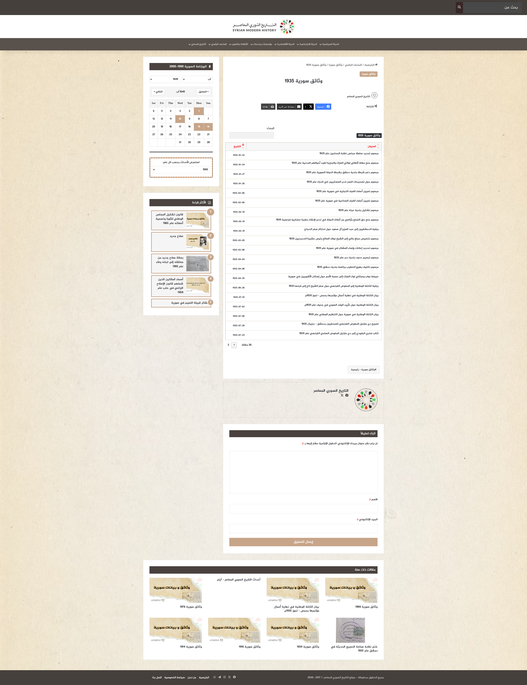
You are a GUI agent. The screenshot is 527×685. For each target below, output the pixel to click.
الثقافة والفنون (240, 44)
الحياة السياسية (330, 44)
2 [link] (228, 345)
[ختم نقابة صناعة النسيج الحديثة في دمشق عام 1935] (351, 630)
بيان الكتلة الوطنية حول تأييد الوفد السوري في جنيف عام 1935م (341, 305)
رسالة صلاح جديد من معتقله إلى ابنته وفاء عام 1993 (169, 262)
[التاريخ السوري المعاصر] (263, 26)
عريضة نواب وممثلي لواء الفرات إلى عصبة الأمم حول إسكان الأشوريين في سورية (333, 276)
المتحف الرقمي (219, 44)
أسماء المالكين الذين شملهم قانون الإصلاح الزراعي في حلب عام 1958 (170, 286)
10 (180, 119)
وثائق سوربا (335, 65)
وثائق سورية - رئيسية (363, 370)
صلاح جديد (176, 236)
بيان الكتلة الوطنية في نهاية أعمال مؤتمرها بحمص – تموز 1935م (342, 295)
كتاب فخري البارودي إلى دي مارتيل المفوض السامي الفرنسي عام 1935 (339, 333)
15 (199, 127)
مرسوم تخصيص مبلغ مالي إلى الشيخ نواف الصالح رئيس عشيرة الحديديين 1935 (334, 238)
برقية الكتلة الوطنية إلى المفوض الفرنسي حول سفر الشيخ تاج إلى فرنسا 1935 (334, 286)
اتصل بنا (157, 677)
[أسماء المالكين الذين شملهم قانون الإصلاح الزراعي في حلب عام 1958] (197, 285)
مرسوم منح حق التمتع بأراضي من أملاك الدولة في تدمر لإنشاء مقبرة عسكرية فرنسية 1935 (327, 220)
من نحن (192, 677)
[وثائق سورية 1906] (351, 590)
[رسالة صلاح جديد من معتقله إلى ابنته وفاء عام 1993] (197, 263)
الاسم (373, 499)
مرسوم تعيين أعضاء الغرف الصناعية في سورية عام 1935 (347, 201)
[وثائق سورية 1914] (175, 630)
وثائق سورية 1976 (191, 607)
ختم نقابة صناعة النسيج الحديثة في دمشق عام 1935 (354, 648)
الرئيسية (369, 65)
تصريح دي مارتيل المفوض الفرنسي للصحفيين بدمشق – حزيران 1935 (340, 324)
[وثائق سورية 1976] (175, 590)
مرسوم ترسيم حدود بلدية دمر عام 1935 (356, 257)
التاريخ (237, 146)
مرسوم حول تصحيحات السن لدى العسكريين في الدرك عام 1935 (343, 182)
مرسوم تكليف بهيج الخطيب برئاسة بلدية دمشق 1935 (348, 267)
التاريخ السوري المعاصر (358, 96)
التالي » (158, 92)
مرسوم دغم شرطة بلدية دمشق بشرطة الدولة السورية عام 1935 (342, 172)
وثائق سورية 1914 (191, 646)
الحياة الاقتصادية (285, 44)
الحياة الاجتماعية (308, 44)
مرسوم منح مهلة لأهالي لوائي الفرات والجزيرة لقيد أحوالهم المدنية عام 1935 (335, 163)
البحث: (270, 128)
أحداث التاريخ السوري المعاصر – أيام (238, 579)
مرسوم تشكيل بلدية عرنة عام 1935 (358, 210)
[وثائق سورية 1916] (234, 630)
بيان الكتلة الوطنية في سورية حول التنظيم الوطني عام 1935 (344, 314)
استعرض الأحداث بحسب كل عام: (181, 162)
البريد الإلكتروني (367, 519)
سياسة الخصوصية (174, 677)
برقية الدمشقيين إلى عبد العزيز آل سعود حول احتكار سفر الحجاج (341, 229)
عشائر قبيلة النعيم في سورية (190, 303)
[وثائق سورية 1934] (293, 630)
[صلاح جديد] (197, 242)
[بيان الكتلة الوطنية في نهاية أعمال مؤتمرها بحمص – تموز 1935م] (293, 590)
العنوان (372, 146)
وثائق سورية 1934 (308, 646)
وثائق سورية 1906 (366, 607)
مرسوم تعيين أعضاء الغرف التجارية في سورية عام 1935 (347, 191)
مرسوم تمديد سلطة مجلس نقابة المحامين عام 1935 (349, 153)
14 (208, 127)
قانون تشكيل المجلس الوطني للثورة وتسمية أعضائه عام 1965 (169, 219)
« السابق (204, 92)
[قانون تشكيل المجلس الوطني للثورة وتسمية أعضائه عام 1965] (197, 220)
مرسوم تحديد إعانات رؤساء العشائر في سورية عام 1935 (347, 248)
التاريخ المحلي (198, 44)
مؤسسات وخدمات (262, 44)
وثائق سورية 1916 (249, 646)
